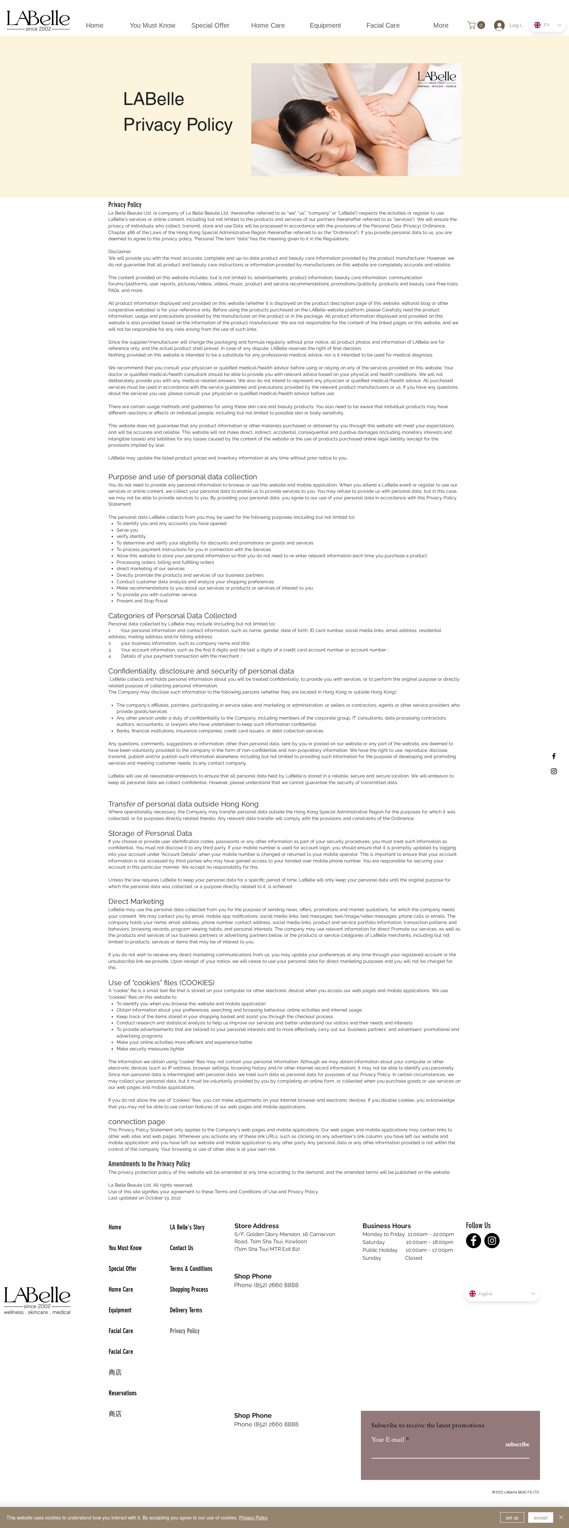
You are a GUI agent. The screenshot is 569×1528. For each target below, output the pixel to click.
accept (541, 1517)
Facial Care (121, 1331)
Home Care (121, 1289)
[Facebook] (473, 1240)
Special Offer (123, 1269)
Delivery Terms (186, 1310)
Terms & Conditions (191, 1269)
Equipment (120, 1310)
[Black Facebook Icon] (554, 756)
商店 (115, 1372)
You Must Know (125, 1248)
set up (512, 1517)
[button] (477, 25)
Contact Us (181, 1248)
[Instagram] (492, 1240)
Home (115, 1227)
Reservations (123, 1393)
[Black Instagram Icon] (554, 771)
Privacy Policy (185, 1331)
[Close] (561, 1517)
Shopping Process (189, 1289)
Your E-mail (387, 1439)
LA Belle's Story (187, 1227)
